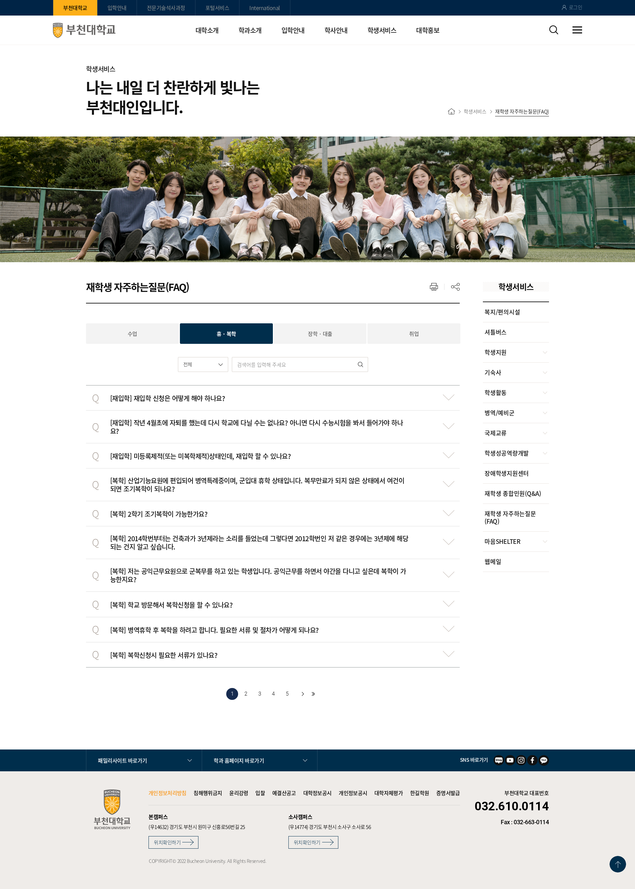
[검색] (360, 364)
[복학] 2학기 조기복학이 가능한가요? (159, 514)
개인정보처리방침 (167, 793)
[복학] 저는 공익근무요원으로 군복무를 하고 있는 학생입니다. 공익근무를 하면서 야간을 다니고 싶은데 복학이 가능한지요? (258, 575)
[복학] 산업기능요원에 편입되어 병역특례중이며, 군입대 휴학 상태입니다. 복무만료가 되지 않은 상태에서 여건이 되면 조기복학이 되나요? (257, 484)
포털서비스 (217, 8)
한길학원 (419, 793)
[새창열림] (498, 760)
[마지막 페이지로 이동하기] (313, 694)
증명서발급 (448, 793)
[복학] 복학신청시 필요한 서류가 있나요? (164, 655)
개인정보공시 (353, 793)
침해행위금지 (207, 793)
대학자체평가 (388, 793)
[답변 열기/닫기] (448, 397)
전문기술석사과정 (166, 8)
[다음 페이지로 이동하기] (303, 694)
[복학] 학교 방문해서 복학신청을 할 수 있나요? (171, 605)
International (264, 8)
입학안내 (117, 8)
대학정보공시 (317, 793)
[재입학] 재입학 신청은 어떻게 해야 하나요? (167, 398)
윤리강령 (238, 793)
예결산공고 (284, 793)
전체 (187, 364)
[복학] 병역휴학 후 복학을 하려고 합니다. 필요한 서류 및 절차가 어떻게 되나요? (214, 630)
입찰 (260, 793)
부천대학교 (75, 8)
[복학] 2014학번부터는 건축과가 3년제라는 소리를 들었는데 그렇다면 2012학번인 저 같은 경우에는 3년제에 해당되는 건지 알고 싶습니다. (259, 542)
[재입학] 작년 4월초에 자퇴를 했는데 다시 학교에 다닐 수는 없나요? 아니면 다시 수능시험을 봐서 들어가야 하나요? (256, 427)
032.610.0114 (512, 806)
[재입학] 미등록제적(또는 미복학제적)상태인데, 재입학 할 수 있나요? (200, 456)
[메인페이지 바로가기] (84, 30)
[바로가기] (451, 111)
